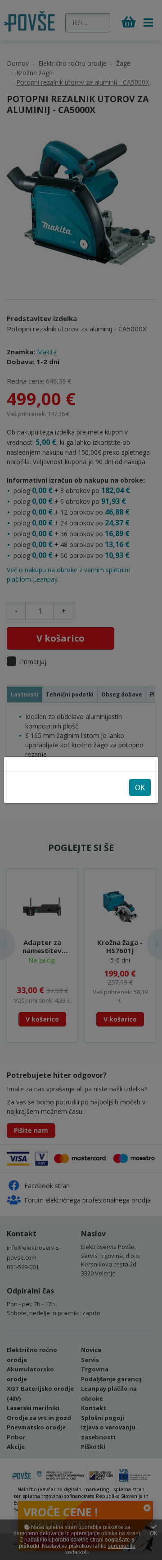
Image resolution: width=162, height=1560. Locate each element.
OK (140, 787)
